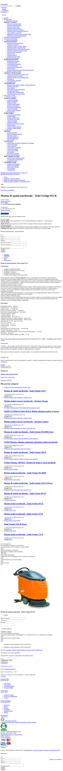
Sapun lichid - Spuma (9, 95)
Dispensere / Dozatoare (11, 21)
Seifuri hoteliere (11, 116)
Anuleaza (3, 631)
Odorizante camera (12, 135)
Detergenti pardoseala (12, 44)
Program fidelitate (8, 687)
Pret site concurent (6, 244)
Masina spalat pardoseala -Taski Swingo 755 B (23, 514)
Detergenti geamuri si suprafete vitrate (17, 50)
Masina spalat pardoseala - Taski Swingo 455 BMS (25, 473)
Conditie (3, 367)
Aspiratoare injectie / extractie (15, 76)
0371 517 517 (8, 666)
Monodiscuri (10, 79)
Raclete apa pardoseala (13, 106)
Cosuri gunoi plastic (12, 144)
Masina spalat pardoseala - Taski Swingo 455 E (23, 504)
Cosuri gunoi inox (12, 146)
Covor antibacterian (12, 65)
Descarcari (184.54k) (6, 380)
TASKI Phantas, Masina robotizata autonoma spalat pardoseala (31, 442)
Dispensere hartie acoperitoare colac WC (17, 31)
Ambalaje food (11, 170)
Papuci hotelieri (11, 125)
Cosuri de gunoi (9, 140)
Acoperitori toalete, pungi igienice (16, 94)
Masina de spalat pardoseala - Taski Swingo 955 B (25, 493)
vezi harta (3, 676)
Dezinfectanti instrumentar (14, 64)
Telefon (3, 240)
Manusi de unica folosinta (14, 110)
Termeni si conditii (9, 695)
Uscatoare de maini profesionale (12, 37)
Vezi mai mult (4, 343)
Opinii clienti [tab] (7, 260)
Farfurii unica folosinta (13, 165)
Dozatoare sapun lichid (13, 27)
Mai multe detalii (5, 248)
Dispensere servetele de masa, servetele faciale (19, 34)
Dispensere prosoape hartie (14, 24)
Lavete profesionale (12, 109)
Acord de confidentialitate (10, 696)
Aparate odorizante (12, 132)
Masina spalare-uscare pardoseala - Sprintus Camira (26, 422)
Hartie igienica (11, 88)
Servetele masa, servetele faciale (15, 92)
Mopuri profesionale (12, 101)
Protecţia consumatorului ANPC (51, 750)
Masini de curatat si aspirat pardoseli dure (18, 77)
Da (2, 548)
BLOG (19, 172)
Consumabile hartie (10, 82)
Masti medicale (11, 68)
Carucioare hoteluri (12, 120)
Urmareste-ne (5, 715)
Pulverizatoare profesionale (14, 107)
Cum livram (7, 683)
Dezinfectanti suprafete (13, 61)
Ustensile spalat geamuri (13, 104)
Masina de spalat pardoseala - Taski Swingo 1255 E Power (28, 483)
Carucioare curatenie (12, 100)
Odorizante (8, 129)
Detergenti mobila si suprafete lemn (16, 47)
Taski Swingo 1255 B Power (15, 524)
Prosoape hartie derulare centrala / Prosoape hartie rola (21, 85)
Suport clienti (5, 690)
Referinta (3, 366)
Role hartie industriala (13, 91)
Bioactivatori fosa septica (13, 56)
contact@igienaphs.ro (10, 669)
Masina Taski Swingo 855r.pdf (9, 374)
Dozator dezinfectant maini (14, 25)
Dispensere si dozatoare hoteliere (15, 123)
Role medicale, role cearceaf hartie (16, 89)
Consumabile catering (10, 161)
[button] (55, 759)
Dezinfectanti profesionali (11, 58)
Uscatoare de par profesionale (15, 159)
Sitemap (6, 712)
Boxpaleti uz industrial (13, 153)
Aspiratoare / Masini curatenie (12, 71)
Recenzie (3, 622)
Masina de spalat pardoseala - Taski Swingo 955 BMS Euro (28, 432)
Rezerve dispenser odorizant (14, 134)
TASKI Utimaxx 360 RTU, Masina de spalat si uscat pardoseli (30, 463)
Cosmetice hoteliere (12, 122)
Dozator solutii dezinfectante (14, 67)
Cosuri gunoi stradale (12, 150)
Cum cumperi (7, 685)
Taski (6, 202)
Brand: (3, 202)
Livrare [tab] (6, 257)
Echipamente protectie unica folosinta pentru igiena (20, 70)
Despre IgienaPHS (6, 700)
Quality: (6, 615)
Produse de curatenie (10, 97)
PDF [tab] (5, 259)
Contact (6, 698)
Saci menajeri (10, 152)
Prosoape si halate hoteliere (14, 128)
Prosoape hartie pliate (12, 86)
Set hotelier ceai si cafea (13, 119)
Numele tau (4, 620)
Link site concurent (6, 242)
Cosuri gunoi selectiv (12, 149)
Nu (2, 553)
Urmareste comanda (9, 686)
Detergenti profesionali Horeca (15, 43)
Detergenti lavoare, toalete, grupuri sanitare (18, 49)
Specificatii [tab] (7, 256)
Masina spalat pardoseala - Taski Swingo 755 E (23, 534)
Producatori (7, 709)
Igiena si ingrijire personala (12, 155)
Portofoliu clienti (8, 711)
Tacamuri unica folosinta (13, 164)
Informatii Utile (5, 679)
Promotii (6, 708)
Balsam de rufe (11, 53)
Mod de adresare (5, 618)
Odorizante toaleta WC (13, 137)
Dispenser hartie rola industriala (15, 29)
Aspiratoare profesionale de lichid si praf (17, 74)
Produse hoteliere (9, 111)
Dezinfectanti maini (12, 62)
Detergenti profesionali (11, 40)
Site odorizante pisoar (12, 138)
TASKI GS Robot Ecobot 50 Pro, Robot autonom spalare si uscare (31, 411)
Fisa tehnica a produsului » (8, 190)
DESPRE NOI (5, 172)
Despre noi (7, 705)
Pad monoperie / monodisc (14, 80)
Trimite (3, 249)
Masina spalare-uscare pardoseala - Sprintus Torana (26, 401)
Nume (3, 237)
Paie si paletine (11, 168)
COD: (2, 199)
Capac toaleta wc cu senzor (14, 32)
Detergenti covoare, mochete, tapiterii (17, 46)
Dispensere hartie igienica (14, 28)
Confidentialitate (27, 750)
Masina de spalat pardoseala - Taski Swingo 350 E (25, 391)
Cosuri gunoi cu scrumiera (14, 147)
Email (3, 239)
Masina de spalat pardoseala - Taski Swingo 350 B (25, 452)
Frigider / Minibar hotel (13, 117)
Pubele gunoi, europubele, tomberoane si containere (20, 143)
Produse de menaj (11, 103)
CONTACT (24, 172)
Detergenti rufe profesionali (14, 52)
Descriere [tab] (6, 254)
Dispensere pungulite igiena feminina (16, 35)
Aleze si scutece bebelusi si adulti (15, 158)
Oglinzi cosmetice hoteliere (14, 126)
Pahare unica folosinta (13, 167)
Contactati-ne (5, 662)
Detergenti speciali (12, 55)
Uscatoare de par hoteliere (10, 38)
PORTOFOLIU (13, 172)
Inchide (3, 251)
